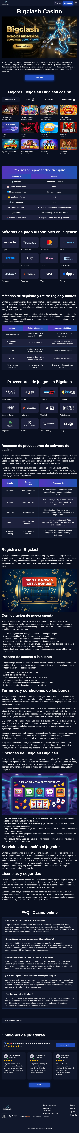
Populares (9, 99)
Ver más (39, 1085)
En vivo (28, 99)
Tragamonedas (66, 99)
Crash (47, 99)
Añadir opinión (66, 1045)
